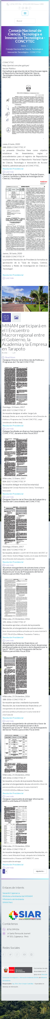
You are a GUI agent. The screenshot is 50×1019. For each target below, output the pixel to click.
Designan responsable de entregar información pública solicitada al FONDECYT (23, 800)
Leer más (10, 171)
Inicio (23, 46)
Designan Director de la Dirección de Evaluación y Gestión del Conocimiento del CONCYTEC (24, 500)
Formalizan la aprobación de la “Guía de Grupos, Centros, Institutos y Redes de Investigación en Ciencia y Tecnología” (23, 176)
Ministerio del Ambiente (13, 899)
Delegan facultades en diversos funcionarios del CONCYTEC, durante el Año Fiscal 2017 (23, 432)
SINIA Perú (7, 902)
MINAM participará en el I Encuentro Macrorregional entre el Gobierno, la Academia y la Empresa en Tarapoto (24, 337)
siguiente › (40, 871)
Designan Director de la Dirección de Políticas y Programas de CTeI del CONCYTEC (23, 361)
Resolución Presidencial (13, 168)
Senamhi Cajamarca (11, 893)
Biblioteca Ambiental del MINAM (18, 896)
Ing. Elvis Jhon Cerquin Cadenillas (22, 983)
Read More (10, 357)
